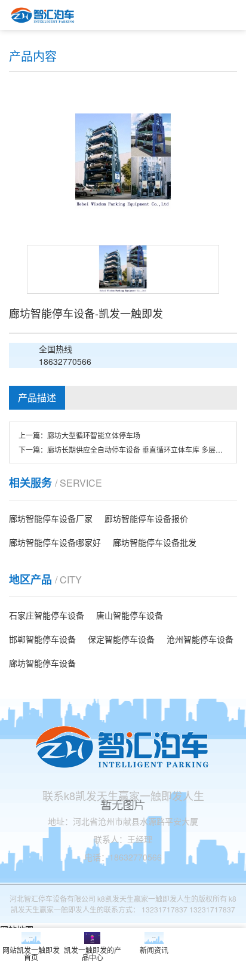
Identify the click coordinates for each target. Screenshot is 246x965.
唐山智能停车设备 (129, 615)
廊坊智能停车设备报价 (146, 518)
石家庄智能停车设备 (46, 615)
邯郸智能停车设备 (42, 639)
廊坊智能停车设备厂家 (51, 518)
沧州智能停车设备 (200, 639)
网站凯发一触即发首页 (31, 953)
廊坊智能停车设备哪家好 (55, 542)
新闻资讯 (154, 950)
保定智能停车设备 (121, 639)
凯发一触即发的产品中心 (92, 953)
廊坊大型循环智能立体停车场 (93, 435)
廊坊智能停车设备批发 (154, 542)
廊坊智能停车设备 (42, 663)
